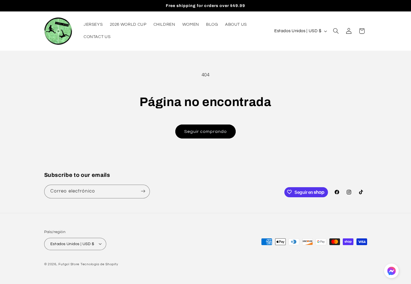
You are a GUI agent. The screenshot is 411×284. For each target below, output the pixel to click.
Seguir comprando (205, 131)
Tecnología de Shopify (99, 264)
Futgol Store (68, 264)
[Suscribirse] (142, 191)
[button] (335, 31)
